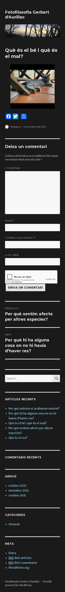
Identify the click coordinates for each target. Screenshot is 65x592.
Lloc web (12, 255)
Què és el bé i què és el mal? (27, 423)
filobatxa (15, 126)
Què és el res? (17, 438)
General (14, 524)
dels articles (20, 558)
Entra (12, 553)
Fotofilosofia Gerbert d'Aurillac (22, 581)
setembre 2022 (18, 490)
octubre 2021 (17, 495)
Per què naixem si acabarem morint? (33, 408)
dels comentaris (22, 562)
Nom (9, 220)
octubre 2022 (17, 485)
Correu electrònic (20, 237)
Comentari (12, 168)
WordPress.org (18, 567)
